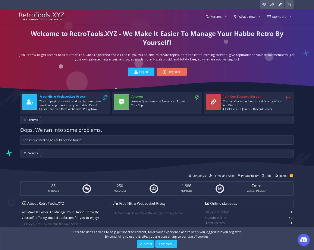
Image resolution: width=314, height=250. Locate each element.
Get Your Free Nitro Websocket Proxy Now (150, 213)
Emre (256, 185)
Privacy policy (250, 176)
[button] (225, 16)
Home (283, 176)
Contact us (199, 176)
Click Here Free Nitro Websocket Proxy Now (69, 109)
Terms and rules (224, 176)
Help (268, 176)
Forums (216, 16)
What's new (246, 16)
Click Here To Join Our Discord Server (248, 109)
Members (279, 16)
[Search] (289, 4)
